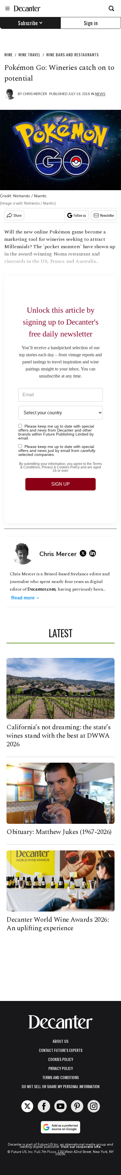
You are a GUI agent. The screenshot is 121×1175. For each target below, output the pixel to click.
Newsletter (107, 215)
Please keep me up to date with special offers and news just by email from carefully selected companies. (56, 450)
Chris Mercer (35, 94)
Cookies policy (60, 1059)
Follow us (80, 215)
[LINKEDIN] (94, 553)
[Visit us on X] (27, 1106)
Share (18, 215)
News (100, 94)
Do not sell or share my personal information (60, 1086)
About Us (60, 1041)
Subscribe (28, 23)
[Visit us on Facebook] (44, 1106)
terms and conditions (60, 1077)
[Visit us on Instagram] (94, 1106)
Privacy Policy (60, 1068)
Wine (8, 54)
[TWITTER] (84, 553)
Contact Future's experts (60, 1050)
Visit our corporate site (81, 1146)
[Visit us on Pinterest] (77, 1106)
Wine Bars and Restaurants (72, 54)
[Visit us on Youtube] (60, 1106)
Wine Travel (29, 54)
